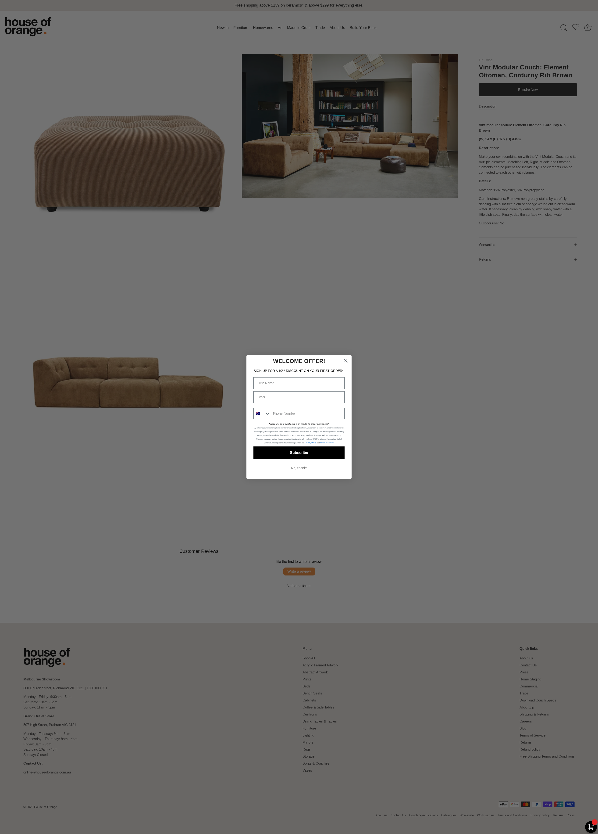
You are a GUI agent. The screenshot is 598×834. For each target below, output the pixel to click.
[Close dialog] (346, 361)
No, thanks (299, 468)
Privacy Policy (310, 443)
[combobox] (262, 413)
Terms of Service (327, 443)
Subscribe (299, 453)
